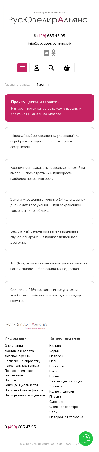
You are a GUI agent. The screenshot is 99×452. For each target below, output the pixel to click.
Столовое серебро (64, 407)
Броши (55, 376)
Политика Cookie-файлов (24, 390)
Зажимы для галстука (66, 381)
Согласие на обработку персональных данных (22, 363)
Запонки (56, 386)
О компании (14, 346)
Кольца (55, 346)
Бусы (53, 371)
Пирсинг (56, 396)
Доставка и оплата (19, 351)
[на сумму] (67, 68)
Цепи (53, 361)
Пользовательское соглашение (19, 373)
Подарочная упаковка (66, 417)
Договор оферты (18, 356)
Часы (53, 412)
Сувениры (57, 402)
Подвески (57, 356)
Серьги (55, 351)
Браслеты (57, 366)
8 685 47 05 (49, 35)
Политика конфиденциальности (21, 382)
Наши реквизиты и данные (25, 395)
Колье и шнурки (62, 391)
